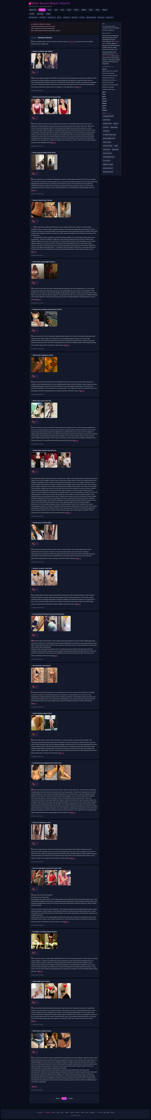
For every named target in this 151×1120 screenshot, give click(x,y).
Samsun (43, 9)
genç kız (59, 17)
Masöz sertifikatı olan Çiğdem (43, 51)
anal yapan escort (33, 17)
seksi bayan (106, 131)
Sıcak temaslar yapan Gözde (42, 713)
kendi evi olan (66, 17)
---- (36, 72)
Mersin (49, 9)
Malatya (84, 9)
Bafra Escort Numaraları (108, 73)
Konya (62, 9)
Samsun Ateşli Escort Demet (42, 200)
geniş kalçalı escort (108, 171)
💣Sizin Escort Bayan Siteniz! (49, 3)
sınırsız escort (101, 17)
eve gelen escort (51, 17)
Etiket (106, 113)
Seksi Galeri (40, 13)
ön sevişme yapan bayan (109, 134)
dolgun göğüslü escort (108, 156)
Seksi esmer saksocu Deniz (42, 1031)
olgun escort (74, 17)
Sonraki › (70, 1098)
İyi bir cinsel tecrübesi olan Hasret (44, 152)
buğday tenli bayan (108, 164)
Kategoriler (108, 66)
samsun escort (71, 41)
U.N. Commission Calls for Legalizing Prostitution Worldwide (110, 27)
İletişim (48, 13)
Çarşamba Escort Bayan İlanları (110, 84)
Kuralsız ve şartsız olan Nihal (42, 568)
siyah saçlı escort (107, 153)
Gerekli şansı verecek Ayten (42, 522)
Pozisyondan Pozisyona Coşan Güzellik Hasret (48, 614)
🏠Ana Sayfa (33, 9)
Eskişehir (104, 9)
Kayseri (69, 9)
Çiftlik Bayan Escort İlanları (109, 80)
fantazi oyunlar (107, 142)
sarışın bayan (114, 127)
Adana (97, 9)
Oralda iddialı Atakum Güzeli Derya (44, 450)
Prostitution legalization (108, 30)
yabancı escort (109, 17)
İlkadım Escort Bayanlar (108, 87)
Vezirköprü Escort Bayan (108, 89)
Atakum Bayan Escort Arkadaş (110, 71)
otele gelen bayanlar (91, 17)
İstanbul (76, 9)
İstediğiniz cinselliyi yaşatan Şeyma (45, 931)
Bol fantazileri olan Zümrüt (42, 665)
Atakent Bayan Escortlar (108, 77)
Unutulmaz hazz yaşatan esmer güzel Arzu (47, 763)
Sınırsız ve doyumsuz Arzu (42, 822)
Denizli (90, 9)
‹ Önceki (57, 1098)
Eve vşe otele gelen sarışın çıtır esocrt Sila (47, 868)
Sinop (56, 9)
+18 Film (32, 13)
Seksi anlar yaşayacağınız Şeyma (44, 262)
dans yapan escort (108, 168)
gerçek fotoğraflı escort (109, 138)
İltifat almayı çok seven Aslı (42, 401)
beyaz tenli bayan (107, 145)
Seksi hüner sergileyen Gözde (43, 355)
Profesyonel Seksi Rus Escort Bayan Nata (47, 97)
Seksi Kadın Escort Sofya (41, 981)
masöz (116, 145)
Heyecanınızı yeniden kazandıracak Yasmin (47, 309)
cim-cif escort (42, 17)
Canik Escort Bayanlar (107, 82)
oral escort (82, 17)
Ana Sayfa (33, 37)
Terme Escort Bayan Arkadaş (109, 75)
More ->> (78, 87)
